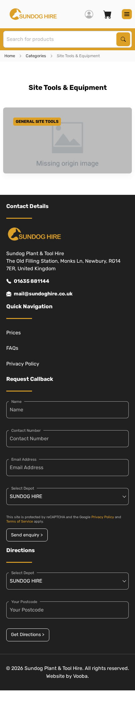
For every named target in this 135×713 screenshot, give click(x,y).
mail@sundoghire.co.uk (43, 294)
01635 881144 (31, 281)
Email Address (23, 459)
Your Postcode (24, 602)
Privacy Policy (22, 364)
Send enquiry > (27, 535)
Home (9, 55)
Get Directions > (27, 634)
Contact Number (26, 430)
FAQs (12, 348)
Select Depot (22, 488)
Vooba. (81, 676)
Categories (36, 55)
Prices (13, 333)
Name (16, 401)
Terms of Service (19, 521)
